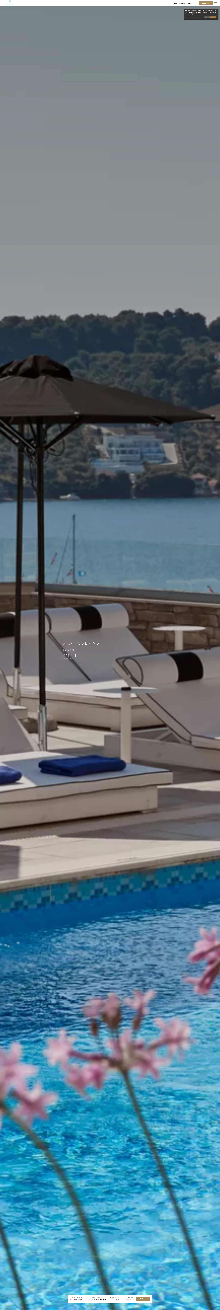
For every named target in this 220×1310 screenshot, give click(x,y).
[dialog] (201, 14)
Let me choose (189, 17)
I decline (206, 17)
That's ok (213, 17)
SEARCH (143, 1298)
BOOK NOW (206, 3)
